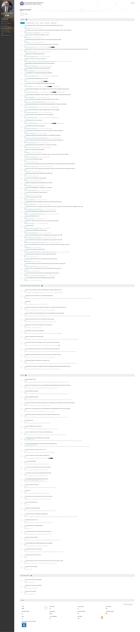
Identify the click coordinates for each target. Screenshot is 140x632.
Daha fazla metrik (128, 604)
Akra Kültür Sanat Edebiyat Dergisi (29, 70)
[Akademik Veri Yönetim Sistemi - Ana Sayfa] (22, 3)
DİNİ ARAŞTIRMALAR (27, 247)
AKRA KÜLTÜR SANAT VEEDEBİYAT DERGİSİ (30, 142)
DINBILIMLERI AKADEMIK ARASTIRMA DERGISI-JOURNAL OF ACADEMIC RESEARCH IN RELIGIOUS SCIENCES (40, 252)
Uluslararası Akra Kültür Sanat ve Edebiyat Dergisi (31, 147)
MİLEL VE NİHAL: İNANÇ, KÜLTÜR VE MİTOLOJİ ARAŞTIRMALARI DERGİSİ (34, 102)
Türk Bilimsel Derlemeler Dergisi (29, 218)
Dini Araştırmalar (26, 171)
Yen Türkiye (26, 280)
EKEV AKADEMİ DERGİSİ (27, 261)
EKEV (24, 256)
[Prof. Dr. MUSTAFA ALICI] (7, 6)
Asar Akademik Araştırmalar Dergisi (29, 47)
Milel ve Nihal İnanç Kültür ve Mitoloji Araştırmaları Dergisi (33, 228)
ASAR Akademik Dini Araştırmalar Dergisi (30, 51)
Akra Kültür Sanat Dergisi (28, 86)
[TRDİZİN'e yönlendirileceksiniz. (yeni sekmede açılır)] (42, 28)
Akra (24, 161)
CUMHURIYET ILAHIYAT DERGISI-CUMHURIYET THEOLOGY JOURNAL (34, 214)
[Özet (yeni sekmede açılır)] (48, 47)
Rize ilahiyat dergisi (27, 28)
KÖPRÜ (25, 176)
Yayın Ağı (25, 13)
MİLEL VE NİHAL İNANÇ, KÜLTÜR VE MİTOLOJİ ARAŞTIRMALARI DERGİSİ (34, 275)
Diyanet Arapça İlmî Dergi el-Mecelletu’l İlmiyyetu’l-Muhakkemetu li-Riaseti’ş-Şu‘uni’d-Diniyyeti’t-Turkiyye (40, 61)
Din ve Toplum (26, 180)
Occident (25, 81)
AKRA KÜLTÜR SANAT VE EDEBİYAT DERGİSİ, (30, 112)
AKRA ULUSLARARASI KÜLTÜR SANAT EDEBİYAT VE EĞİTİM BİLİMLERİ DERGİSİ (35, 138)
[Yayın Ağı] (46, 607)
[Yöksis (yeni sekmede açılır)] (8, 15)
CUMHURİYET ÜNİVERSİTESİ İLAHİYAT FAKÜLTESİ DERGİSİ (32, 237)
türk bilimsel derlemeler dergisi (29, 223)
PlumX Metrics (56, 76)
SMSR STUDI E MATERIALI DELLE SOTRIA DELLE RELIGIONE (32, 209)
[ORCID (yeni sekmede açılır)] (6, 15)
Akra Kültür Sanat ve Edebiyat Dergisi (29, 133)
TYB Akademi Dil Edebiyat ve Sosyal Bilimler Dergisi (32, 32)
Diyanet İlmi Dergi (27, 42)
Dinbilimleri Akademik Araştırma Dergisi (30, 266)
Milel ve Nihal (26, 271)
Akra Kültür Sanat (26, 152)
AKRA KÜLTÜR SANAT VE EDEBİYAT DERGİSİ (30, 56)
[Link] (40, 28)
